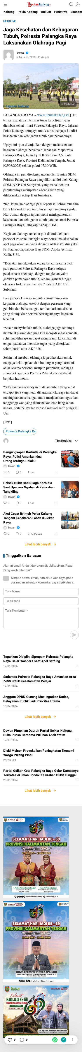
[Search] (71, 4)
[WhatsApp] (55, 1039)
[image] (70, 458)
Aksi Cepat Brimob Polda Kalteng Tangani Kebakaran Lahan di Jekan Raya (28, 518)
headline (9, 21)
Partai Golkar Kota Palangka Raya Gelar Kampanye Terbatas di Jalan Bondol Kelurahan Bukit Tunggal (41, 773)
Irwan (20, 53)
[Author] (8, 55)
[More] (56, 472)
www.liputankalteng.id (53, 115)
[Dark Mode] (77, 4)
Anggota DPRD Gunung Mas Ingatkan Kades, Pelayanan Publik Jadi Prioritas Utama (36, 699)
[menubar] (5, 4)
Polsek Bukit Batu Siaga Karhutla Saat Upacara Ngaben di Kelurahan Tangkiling (28, 487)
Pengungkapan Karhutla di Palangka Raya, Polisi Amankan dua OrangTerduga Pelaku (30, 456)
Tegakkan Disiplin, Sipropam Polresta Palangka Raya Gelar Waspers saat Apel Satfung (38, 659)
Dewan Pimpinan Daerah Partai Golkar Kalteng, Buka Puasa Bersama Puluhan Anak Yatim (38, 732)
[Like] (9, 1039)
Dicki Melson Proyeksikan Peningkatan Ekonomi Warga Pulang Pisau (38, 753)
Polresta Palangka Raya (21, 431)
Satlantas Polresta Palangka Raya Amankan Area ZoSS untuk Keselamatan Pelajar (39, 679)
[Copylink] (63, 1039)
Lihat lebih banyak (38, 544)
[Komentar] (21, 1039)
